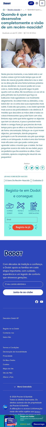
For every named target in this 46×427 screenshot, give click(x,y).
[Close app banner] (42, 417)
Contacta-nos (8, 333)
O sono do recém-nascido (17, 181)
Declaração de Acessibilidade (15, 352)
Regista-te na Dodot (11, 329)
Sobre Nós (7, 337)
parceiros (5, 373)
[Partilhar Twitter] (31, 168)
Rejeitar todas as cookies (21, 415)
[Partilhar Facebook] (26, 168)
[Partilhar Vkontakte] (37, 168)
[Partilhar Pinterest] (42, 168)
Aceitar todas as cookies (21, 408)
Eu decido (21, 421)
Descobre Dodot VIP (11, 318)
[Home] (7, 3)
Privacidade (7, 356)
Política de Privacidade (21, 392)
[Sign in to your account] (36, 3)
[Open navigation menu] (42, 3)
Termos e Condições (11, 348)
